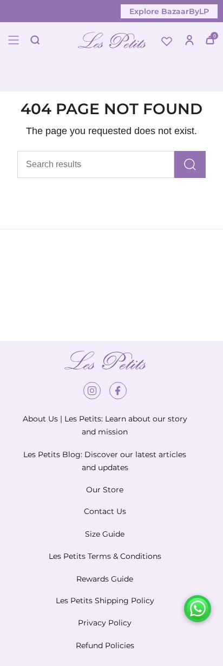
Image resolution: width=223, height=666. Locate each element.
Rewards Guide (104, 579)
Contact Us (105, 511)
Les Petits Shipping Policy (105, 600)
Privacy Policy (105, 623)
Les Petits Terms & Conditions (105, 556)
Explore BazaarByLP (169, 11)
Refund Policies (105, 645)
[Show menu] (13, 40)
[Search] (190, 164)
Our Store (104, 489)
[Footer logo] (105, 360)
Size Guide (104, 534)
